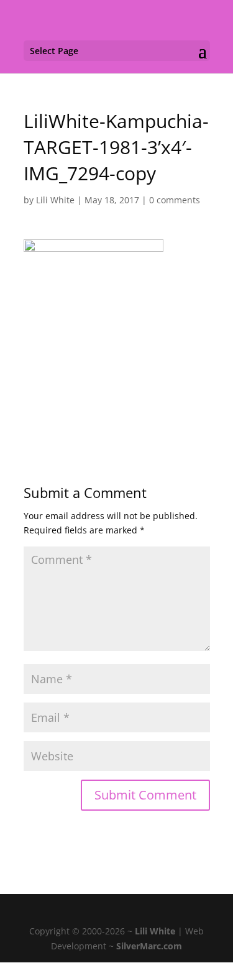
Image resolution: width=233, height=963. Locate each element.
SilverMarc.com (149, 946)
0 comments (174, 200)
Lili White (55, 200)
